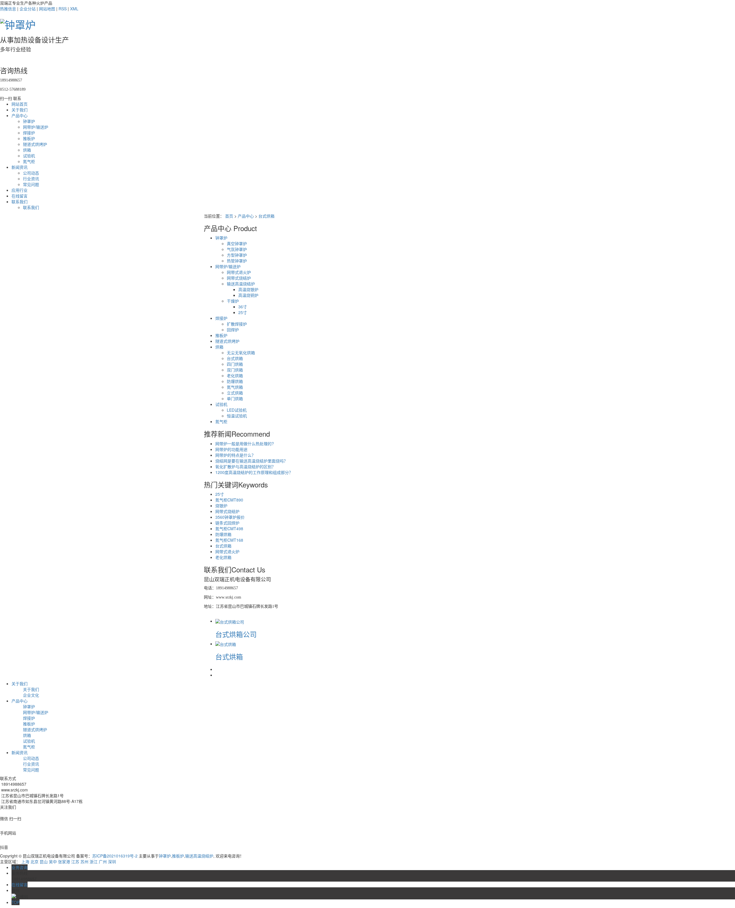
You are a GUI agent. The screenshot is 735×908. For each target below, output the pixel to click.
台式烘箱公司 (236, 634)
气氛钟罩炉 (237, 249)
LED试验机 (237, 410)
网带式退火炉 (239, 272)
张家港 (64, 861)
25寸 (242, 312)
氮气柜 (29, 161)
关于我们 (19, 110)
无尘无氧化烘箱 (241, 352)
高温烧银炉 (248, 289)
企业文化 (31, 695)
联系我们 (19, 201)
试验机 (29, 155)
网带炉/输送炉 (35, 127)
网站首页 (19, 104)
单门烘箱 (235, 398)
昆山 (44, 861)
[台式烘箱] (225, 643)
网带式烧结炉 (239, 278)
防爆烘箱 (235, 381)
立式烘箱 (235, 393)
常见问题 (31, 184)
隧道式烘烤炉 (35, 144)
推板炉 (29, 138)
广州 (103, 861)
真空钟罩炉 (237, 243)
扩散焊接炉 (237, 324)
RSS (63, 8)
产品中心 (19, 115)
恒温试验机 (237, 416)
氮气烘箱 (235, 387)
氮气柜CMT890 (229, 500)
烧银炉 (221, 505)
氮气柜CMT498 (229, 528)
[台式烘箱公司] (229, 621)
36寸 (242, 306)
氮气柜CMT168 (229, 540)
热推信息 (8, 8)
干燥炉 (233, 301)
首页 (229, 216)
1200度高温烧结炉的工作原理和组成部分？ (254, 472)
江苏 (75, 861)
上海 (25, 861)
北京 (34, 861)
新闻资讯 (19, 167)
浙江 (94, 861)
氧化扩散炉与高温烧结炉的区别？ (245, 466)
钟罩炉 (29, 121)
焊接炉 (29, 132)
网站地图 (47, 8)
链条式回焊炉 (227, 523)
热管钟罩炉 (237, 261)
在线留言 (19, 196)
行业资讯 (31, 178)
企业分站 (28, 8)
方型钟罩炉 (237, 255)
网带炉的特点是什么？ (235, 455)
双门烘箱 (235, 370)
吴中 (53, 861)
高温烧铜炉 (248, 295)
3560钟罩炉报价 (230, 517)
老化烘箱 (235, 375)
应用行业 (19, 190)
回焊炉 (233, 329)
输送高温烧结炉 (241, 283)
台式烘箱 (266, 216)
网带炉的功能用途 (231, 449)
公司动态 (31, 173)
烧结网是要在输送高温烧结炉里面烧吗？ (251, 461)
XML (74, 8)
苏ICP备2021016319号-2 (115, 856)
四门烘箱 (235, 364)
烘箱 (27, 150)
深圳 (112, 861)
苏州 (84, 861)
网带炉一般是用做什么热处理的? (244, 443)
